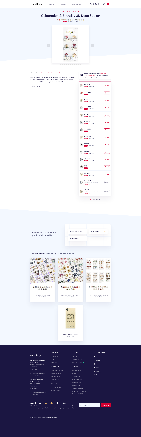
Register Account (56, 373)
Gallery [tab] (43, 73)
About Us (74, 356)
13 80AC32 (87, 166)
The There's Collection (70, 11)
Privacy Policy (76, 385)
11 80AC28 (87, 151)
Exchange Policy (76, 376)
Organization (63, 4)
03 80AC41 (87, 99)
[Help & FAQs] (93, 4)
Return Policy (76, 373)
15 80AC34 (87, 190)
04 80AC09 (87, 107)
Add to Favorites (95, 199)
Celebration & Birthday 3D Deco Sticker (70, 15)
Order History (55, 379)
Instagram (98, 360)
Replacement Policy (77, 379)
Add (108, 85)
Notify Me (87, 184)
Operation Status (77, 362)
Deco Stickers (77, 231)
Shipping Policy (76, 370)
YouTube (98, 371)
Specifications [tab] (52, 73)
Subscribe (107, 405)
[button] (70, 44)
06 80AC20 (87, 181)
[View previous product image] (48, 45)
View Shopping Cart (57, 370)
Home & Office (76, 4)
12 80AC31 (87, 159)
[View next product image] (92, 45)
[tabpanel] (53, 82)
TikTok (97, 374)
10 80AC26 (87, 144)
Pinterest (98, 364)
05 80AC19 (87, 114)
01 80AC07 (87, 84)
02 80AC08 (87, 92)
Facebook (98, 357)
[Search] (91, 4)
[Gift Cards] (96, 4)
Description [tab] (34, 73)
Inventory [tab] (62, 73)
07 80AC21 (87, 122)
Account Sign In (55, 376)
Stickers (96, 231)
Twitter (97, 367)
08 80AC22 (87, 129)
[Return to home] (38, 4)
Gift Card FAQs (55, 390)
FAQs (52, 359)
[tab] (60, 64)
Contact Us (54, 356)
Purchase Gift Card (56, 387)
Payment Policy (76, 382)
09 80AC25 (87, 136)
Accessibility (54, 362)
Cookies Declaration (78, 388)
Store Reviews (76, 359)
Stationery (52, 4)
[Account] (98, 4)
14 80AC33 (87, 173)
